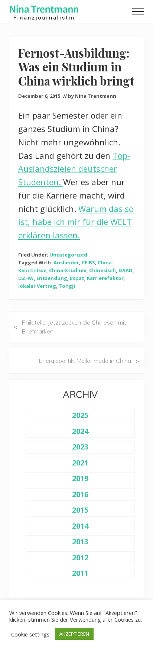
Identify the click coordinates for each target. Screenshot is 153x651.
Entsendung (51, 278)
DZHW (26, 278)
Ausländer (66, 262)
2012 (80, 557)
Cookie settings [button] (30, 634)
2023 (80, 447)
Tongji (67, 286)
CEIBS (88, 262)
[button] (138, 11)
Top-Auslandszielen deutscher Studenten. (74, 169)
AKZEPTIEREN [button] (74, 634)
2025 (80, 415)
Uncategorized (68, 254)
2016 (80, 494)
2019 (80, 478)
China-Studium (68, 270)
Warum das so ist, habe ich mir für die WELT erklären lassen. (76, 222)
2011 (80, 573)
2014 (80, 526)
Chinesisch (102, 270)
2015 (80, 510)
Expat (77, 278)
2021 (80, 463)
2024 (80, 431)
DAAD (125, 270)
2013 (80, 541)
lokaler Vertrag (37, 286)
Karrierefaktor (105, 278)
